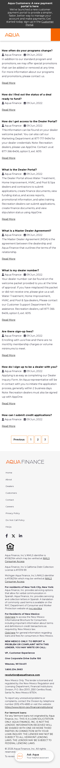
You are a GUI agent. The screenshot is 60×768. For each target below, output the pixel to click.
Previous (19, 439)
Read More (8, 83)
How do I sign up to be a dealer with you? (29, 366)
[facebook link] (7, 536)
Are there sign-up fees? (17, 331)
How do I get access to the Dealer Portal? (29, 121)
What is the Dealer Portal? (19, 169)
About (9, 479)
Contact (10, 500)
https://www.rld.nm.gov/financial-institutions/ (29, 707)
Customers (11, 493)
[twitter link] (13, 536)
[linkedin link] (20, 536)
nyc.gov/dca (35, 608)
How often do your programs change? (27, 50)
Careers (10, 506)
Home (9, 472)
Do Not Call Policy (15, 520)
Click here (10, 617)
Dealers (10, 486)
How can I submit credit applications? (27, 415)
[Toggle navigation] (55, 34)
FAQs (8, 527)
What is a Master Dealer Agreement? (26, 230)
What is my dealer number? (20, 270)
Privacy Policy (13, 513)
